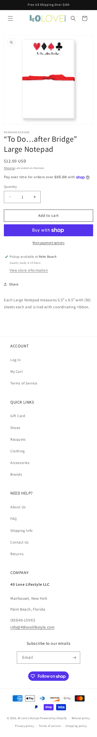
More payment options (48, 243)
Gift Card (17, 415)
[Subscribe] (74, 658)
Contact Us (19, 542)
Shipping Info (21, 530)
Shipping (9, 168)
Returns (17, 554)
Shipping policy (76, 726)
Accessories (20, 462)
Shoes (15, 427)
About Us (18, 507)
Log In (15, 359)
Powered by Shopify (53, 718)
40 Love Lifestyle (29, 718)
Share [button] (14, 284)
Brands (16, 474)
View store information (29, 270)
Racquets (18, 439)
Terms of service (50, 726)
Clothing (17, 451)
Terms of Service (24, 383)
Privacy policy (24, 726)
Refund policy (81, 718)
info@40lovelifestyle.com (32, 627)
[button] (10, 18)
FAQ (13, 518)
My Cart (16, 371)
